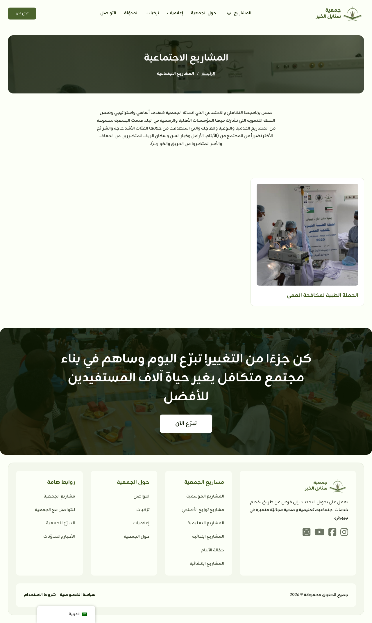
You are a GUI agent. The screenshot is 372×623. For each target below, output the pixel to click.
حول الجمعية (203, 13)
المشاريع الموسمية (205, 496)
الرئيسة (208, 73)
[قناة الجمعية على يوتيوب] (319, 533)
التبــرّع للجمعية (60, 523)
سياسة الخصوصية (77, 595)
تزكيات (152, 13)
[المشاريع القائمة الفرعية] (229, 13)
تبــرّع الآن (22, 13)
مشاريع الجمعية (59, 496)
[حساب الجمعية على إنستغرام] (344, 533)
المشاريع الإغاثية (208, 536)
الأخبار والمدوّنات (59, 536)
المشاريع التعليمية (205, 523)
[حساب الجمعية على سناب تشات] (306, 533)
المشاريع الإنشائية (206, 563)
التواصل (108, 13)
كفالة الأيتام (212, 550)
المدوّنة (131, 13)
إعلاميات (175, 13)
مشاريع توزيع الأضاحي (203, 510)
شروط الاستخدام (40, 595)
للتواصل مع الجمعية (55, 510)
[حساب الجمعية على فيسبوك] (332, 533)
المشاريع (242, 13)
